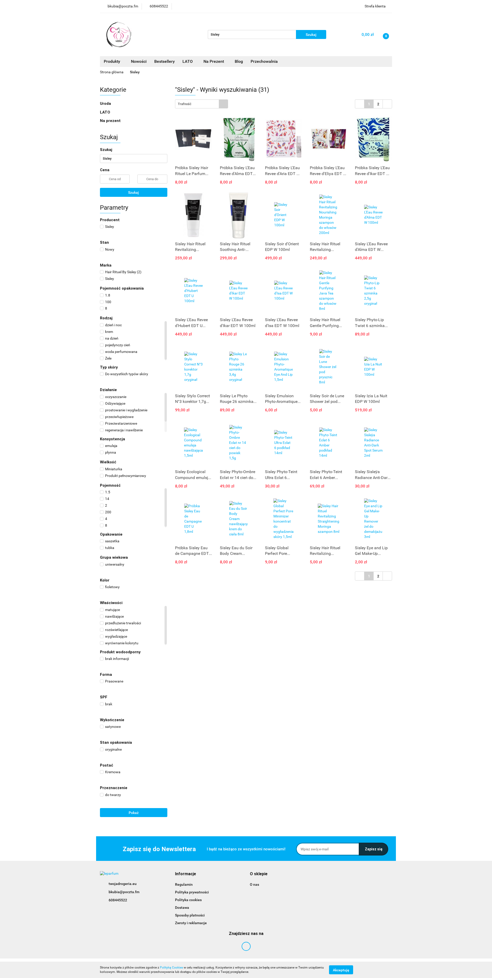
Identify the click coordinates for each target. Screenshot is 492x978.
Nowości (139, 61)
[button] (185, 874)
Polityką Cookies (171, 967)
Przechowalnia (264, 61)
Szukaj (133, 192)
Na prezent (110, 120)
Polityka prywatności (192, 892)
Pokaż (134, 813)
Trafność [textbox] (184, 104)
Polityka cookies (188, 900)
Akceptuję (341, 970)
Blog (239, 61)
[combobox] (201, 103)
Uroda (106, 103)
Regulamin (184, 884)
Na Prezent (214, 61)
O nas (254, 884)
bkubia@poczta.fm (124, 892)
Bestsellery (164, 61)
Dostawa (182, 907)
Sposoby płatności (190, 915)
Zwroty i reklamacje (191, 923)
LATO (188, 61)
